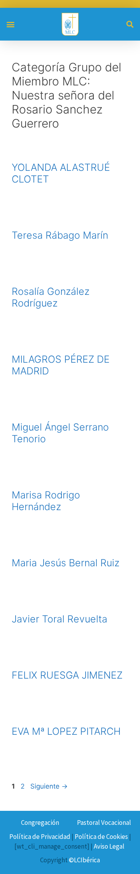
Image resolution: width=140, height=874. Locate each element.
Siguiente (49, 786)
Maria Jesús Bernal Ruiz (65, 563)
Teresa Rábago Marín (60, 235)
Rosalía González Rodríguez (50, 297)
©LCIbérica (84, 860)
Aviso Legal (109, 846)
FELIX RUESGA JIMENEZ (67, 675)
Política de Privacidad (39, 836)
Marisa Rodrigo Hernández (46, 500)
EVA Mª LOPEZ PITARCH (66, 731)
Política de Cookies (101, 836)
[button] (10, 24)
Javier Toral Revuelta (59, 619)
